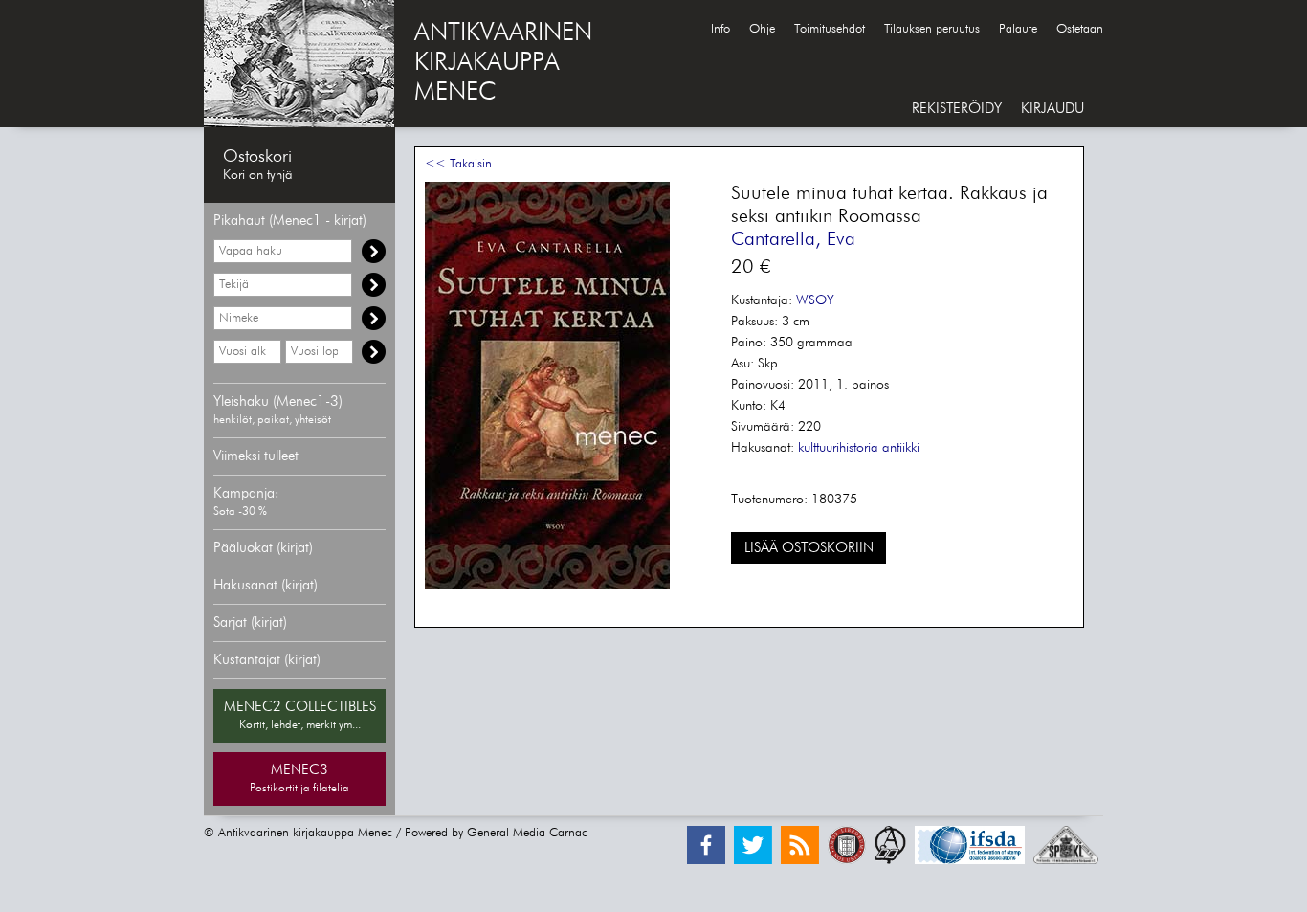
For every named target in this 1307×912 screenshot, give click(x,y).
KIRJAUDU (1052, 108)
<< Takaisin (458, 164)
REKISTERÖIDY (957, 108)
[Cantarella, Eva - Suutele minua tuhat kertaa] (547, 585)
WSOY (815, 300)
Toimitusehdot (829, 29)
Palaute (1018, 29)
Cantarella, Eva (793, 239)
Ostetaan (1079, 29)
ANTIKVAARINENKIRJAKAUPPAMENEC (503, 63)
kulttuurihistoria (838, 448)
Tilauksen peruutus (932, 29)
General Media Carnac (527, 833)
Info (720, 29)
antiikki (900, 448)
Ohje (762, 29)
